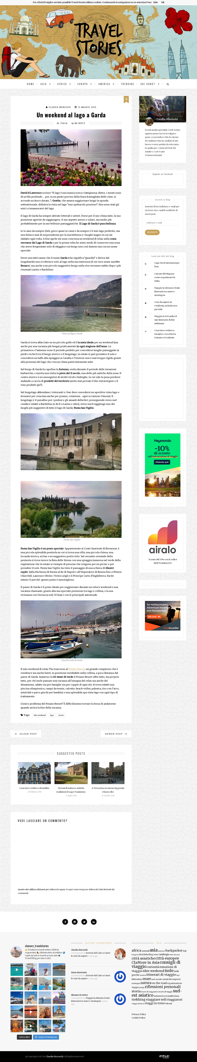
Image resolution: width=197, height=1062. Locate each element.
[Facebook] (65, 922)
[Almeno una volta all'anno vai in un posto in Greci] (45, 983)
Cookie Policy (138, 1017)
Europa (83, 84)
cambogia (163, 954)
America (104, 84)
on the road (159, 983)
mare (147, 979)
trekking (139, 999)
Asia (44, 84)
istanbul (143, 975)
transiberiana (172, 996)
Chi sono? (147, 84)
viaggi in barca (138, 1004)
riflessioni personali (163, 987)
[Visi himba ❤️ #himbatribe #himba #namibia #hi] (45, 1011)
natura (146, 983)
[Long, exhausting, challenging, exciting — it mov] (31, 969)
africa (136, 950)
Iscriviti (152, 232)
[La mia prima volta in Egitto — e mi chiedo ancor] (31, 997)
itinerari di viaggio (161, 975)
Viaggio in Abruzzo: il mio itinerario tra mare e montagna (167, 291)
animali (145, 951)
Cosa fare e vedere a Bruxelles (34, 788)
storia (61, 715)
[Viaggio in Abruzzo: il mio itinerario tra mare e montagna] (148, 289)
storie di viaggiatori (149, 992)
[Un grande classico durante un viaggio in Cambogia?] (17, 1011)
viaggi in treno (155, 1003)
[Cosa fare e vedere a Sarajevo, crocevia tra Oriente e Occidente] (148, 331)
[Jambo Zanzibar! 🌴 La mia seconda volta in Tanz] (45, 969)
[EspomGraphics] (164, 1056)
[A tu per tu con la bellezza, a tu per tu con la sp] (31, 983)
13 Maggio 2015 (87, 107)
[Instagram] (75, 922)
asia (154, 950)
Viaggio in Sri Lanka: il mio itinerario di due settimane (165, 320)
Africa (62, 84)
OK (162, 2)
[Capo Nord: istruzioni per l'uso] (148, 264)
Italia (64, 123)
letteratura (137, 979)
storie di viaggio (166, 992)
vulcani (168, 1003)
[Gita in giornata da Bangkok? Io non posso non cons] (59, 1011)
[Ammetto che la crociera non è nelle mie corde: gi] (45, 997)
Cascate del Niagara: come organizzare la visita (164, 277)
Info (155, 2)
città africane (175, 955)
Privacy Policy (139, 1014)
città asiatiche (143, 958)
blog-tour (153, 954)
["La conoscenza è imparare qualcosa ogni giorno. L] (59, 997)
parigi (142, 987)
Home (30, 84)
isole (169, 970)
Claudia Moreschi (60, 107)
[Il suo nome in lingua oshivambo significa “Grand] (45, 1026)
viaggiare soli (156, 999)
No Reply (80, 123)
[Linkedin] (94, 922)
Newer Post (114, 734)
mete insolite (156, 979)
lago (52, 715)
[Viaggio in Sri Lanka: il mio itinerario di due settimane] (148, 317)
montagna (136, 983)
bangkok (135, 955)
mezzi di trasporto (172, 979)
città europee (167, 958)
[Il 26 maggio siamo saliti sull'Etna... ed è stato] (17, 997)
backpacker (174, 950)
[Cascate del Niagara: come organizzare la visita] (148, 275)
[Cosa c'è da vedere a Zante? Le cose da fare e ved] (17, 983)
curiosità (153, 967)
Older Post (28, 734)
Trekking (127, 84)
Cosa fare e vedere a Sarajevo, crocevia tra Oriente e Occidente (165, 334)
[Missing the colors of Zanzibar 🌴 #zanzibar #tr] (17, 969)
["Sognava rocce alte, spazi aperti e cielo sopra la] (59, 983)
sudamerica (159, 996)
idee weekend (40, 715)
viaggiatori (174, 999)
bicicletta (143, 954)
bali (184, 951)
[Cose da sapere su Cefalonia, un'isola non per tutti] (148, 303)
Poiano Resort (77, 669)
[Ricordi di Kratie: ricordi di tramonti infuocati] (31, 1011)
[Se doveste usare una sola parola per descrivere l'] (31, 1026)
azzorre (161, 951)
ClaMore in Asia (145, 962)
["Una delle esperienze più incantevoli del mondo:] (59, 1026)
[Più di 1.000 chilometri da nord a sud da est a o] (59, 969)
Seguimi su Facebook (163, 173)
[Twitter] (84, 922)
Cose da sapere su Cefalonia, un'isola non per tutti (165, 306)
